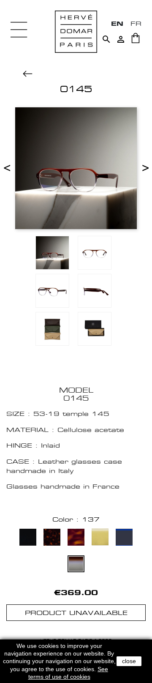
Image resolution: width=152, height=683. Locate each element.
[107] (124, 538)
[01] (27, 538)
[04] (51, 538)
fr (135, 23)
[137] (76, 564)
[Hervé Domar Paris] (76, 31)
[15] (76, 538)
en (117, 23)
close (129, 661)
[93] (100, 538)
